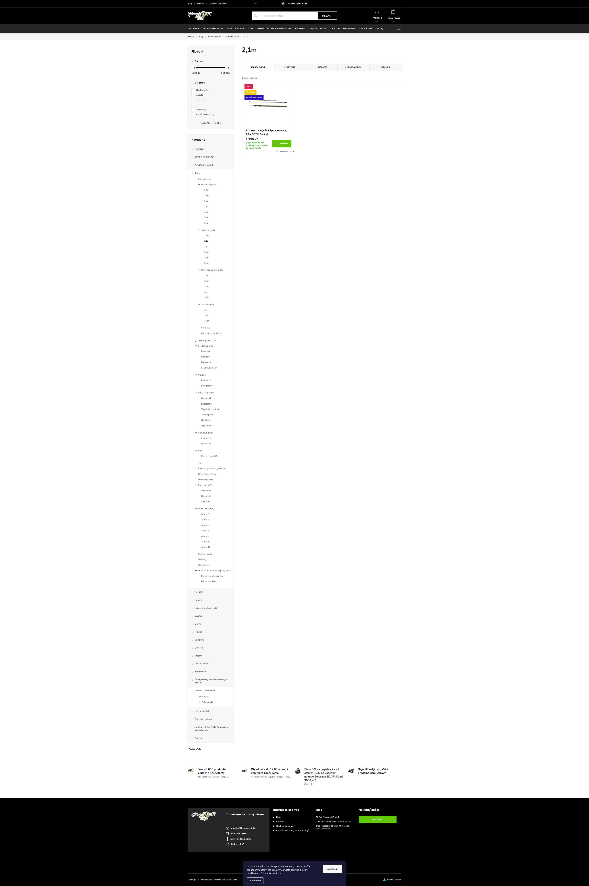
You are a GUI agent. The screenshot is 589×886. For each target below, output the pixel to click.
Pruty (197, 173)
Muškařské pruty (206, 508)
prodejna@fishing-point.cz (243, 828)
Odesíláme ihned (204, 114)
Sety (200, 463)
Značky (198, 738)
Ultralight (205, 420)
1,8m (206, 275)
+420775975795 (238, 833)
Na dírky (202, 559)
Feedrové (205, 351)
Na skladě (202, 90)
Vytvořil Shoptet (394, 879)
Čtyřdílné (205, 327)
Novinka (201, 100)
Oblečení (199, 647)
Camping (199, 639)
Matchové (206, 380)
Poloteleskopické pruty (212, 269)
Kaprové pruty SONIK (211, 333)
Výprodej (201, 109)
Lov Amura (203, 696)
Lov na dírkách (202, 711)
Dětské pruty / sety (207, 474)
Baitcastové (206, 403)
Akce (199, 95)
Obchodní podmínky (218, 3)
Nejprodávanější (353, 67)
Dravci (198, 623)
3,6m (206, 217)
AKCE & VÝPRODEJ (204, 157)
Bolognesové (207, 385)
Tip (198, 104)
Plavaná (202, 374)
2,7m (206, 201)
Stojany (198, 655)
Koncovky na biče (209, 456)
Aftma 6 (205, 530)
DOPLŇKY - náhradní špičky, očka (214, 570)
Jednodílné (206, 425)
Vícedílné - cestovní (210, 409)
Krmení (198, 600)
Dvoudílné (206, 398)
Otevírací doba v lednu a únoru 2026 (333, 821)
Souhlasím (332, 869)
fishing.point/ (237, 844)
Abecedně (385, 67)
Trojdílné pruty (208, 230)
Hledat (327, 15)
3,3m (206, 212)
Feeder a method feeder (206, 608)
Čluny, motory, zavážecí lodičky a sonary (211, 681)
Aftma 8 (205, 541)
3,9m (206, 223)
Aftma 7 (205, 536)
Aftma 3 (205, 514)
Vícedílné (205, 501)
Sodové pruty (207, 304)
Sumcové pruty (205, 432)
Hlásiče (198, 631)
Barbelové (206, 362)
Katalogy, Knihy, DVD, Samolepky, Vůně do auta (211, 729)
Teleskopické (207, 414)
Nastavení (255, 880)
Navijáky (199, 592)
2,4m (206, 195)
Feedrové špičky (209, 367)
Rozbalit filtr (209, 123)
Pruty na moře (205, 485)
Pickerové (205, 356)
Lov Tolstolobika (205, 702)
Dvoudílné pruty (208, 184)
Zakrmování (200, 671)
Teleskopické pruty (207, 340)
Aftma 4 (205, 519)
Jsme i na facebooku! (241, 838)
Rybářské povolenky (205, 165)
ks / (377, 819)
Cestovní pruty (205, 554)
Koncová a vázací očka (212, 576)
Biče (200, 450)
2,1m (206, 190)
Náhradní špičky (205, 479)
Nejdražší (322, 67)
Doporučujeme (257, 67)
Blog (190, 3)
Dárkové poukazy (203, 719)
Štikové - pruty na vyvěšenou (212, 468)
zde (279, 873)
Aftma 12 (205, 547)
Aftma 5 (205, 525)
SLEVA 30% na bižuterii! (327, 817)
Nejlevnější (289, 67)
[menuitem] (194, 29)
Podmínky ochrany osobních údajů (292, 830)
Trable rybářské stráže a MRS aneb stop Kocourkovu (332, 827)
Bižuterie (199, 615)
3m (205, 206)
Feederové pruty (206, 345)
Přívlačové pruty (206, 392)
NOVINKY (199, 149)
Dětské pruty (204, 565)
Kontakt (200, 3)
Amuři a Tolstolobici (205, 690)
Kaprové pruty (205, 179)
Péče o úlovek (201, 663)
